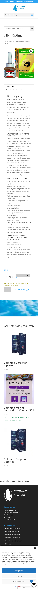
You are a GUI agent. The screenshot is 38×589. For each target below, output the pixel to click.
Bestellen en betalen (12, 531)
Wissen (18, 278)
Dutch (22, 587)
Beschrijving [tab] (10, 86)
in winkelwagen (22, 289)
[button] (35, 548)
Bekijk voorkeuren (19, 582)
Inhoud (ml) (9, 277)
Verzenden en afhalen (12, 538)
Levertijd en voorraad (12, 535)
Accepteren (19, 571)
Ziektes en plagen (21, 41)
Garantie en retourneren (13, 541)
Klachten (8, 544)
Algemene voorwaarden (13, 528)
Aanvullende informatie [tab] (14, 90)
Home (6, 41)
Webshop (11, 41)
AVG (13, 586)
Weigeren (19, 576)
